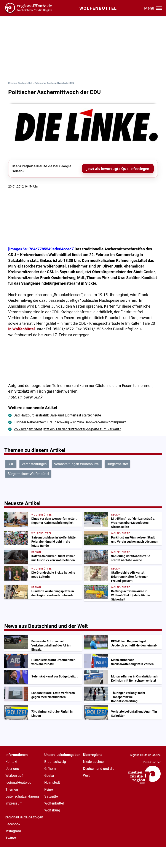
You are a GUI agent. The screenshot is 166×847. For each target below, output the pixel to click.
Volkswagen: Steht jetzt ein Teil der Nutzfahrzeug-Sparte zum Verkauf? (67, 429)
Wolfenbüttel (25, 83)
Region (12, 83)
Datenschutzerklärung (22, 796)
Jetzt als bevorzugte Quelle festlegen (117, 168)
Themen (11, 789)
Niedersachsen (94, 762)
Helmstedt (52, 782)
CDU (11, 464)
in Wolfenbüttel (21, 329)
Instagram (13, 831)
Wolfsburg (52, 810)
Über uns (12, 769)
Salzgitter (51, 796)
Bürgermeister (117, 464)
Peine (48, 789)
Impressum (13, 803)
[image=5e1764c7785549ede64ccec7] (41, 249)
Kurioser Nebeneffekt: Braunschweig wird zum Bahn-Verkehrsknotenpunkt (70, 422)
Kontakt (11, 762)
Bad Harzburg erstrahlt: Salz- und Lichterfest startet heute (57, 415)
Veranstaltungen (34, 464)
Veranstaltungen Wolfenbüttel (76, 464)
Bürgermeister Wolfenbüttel (28, 474)
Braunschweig (55, 762)
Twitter (10, 838)
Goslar (49, 776)
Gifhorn (50, 769)
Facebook (12, 824)
